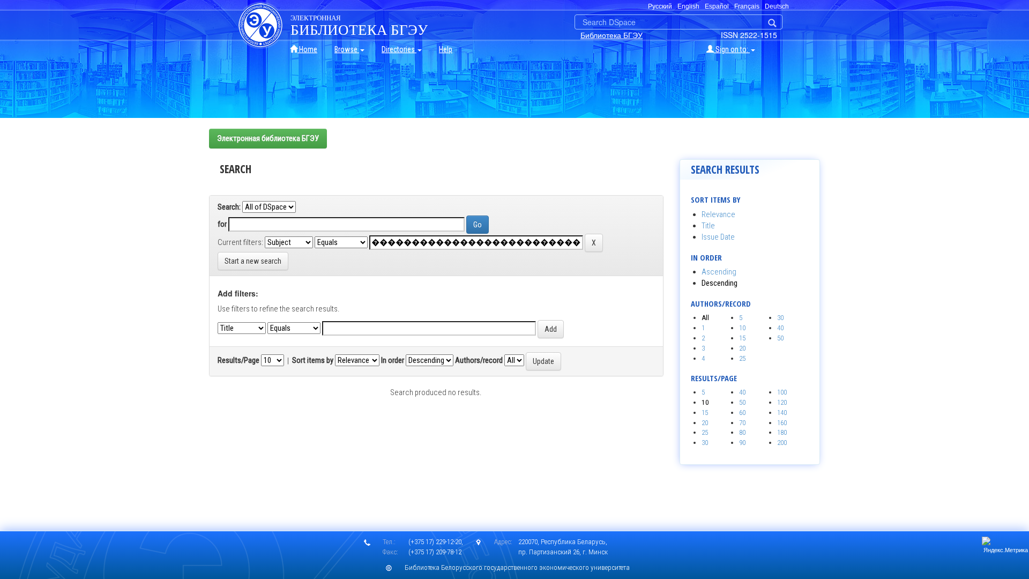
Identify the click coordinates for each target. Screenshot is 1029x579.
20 (742, 348)
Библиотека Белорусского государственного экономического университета (517, 567)
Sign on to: (732, 49)
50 (780, 338)
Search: (229, 207)
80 (742, 432)
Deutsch (777, 6)
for (222, 224)
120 (782, 402)
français (746, 6)
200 (782, 443)
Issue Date (718, 237)
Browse (346, 49)
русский (660, 6)
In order (392, 360)
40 (780, 328)
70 (742, 423)
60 (742, 413)
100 (782, 392)
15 (742, 338)
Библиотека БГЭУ (611, 34)
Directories (399, 49)
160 (782, 423)
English (688, 6)
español (717, 6)
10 (742, 328)
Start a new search (253, 261)
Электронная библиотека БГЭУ (268, 138)
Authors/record (479, 360)
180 (782, 432)
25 (742, 358)
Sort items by (312, 360)
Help (445, 49)
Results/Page (238, 360)
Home (307, 49)
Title (708, 226)
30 (780, 318)
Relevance (718, 214)
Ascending (719, 272)
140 (782, 413)
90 (742, 443)
